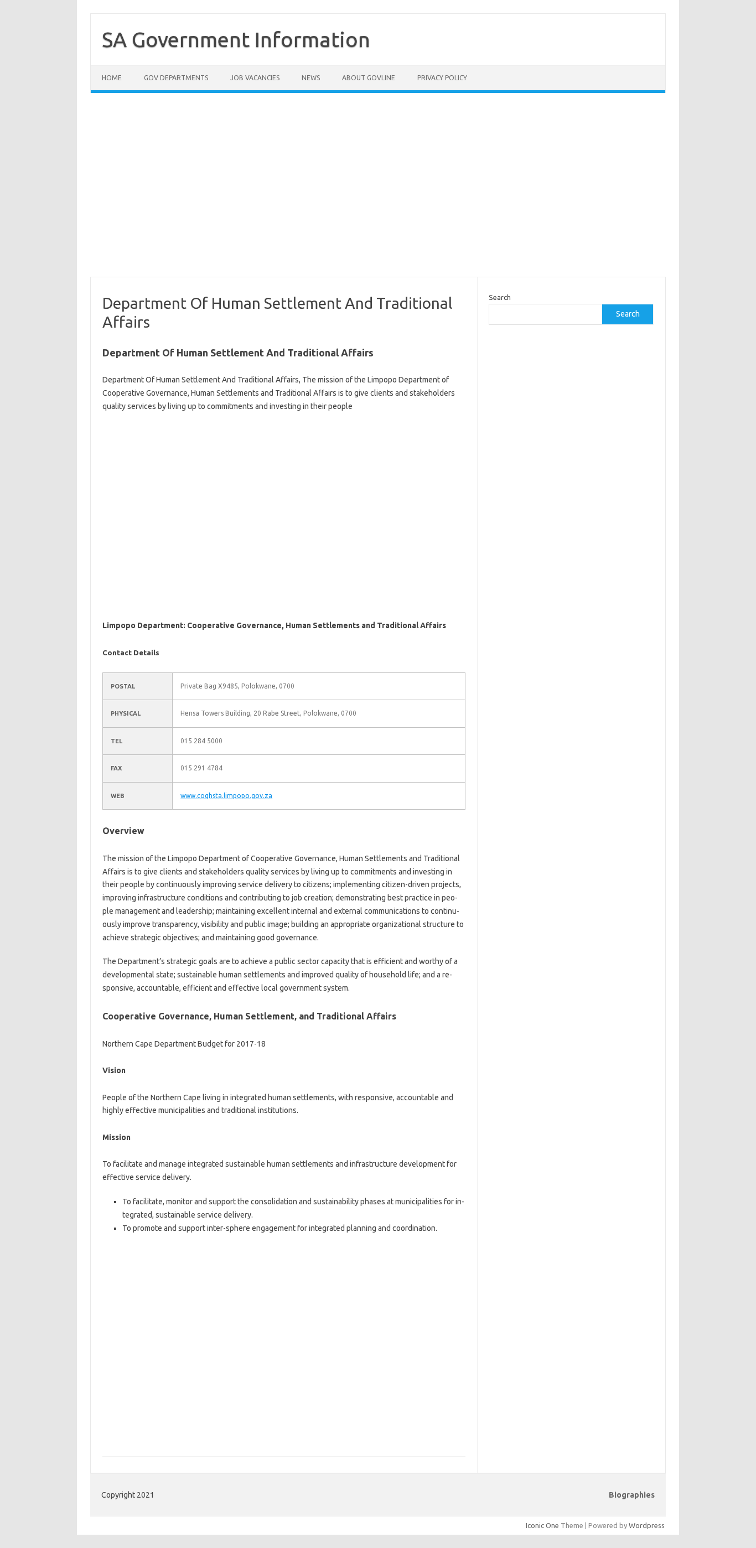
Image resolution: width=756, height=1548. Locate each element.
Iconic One (542, 1525)
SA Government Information (236, 39)
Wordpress (647, 1525)
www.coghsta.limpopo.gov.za (226, 795)
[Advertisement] (378, 191)
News (311, 77)
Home (112, 77)
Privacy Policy (442, 77)
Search (500, 297)
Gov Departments (176, 77)
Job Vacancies (254, 77)
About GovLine (368, 77)
